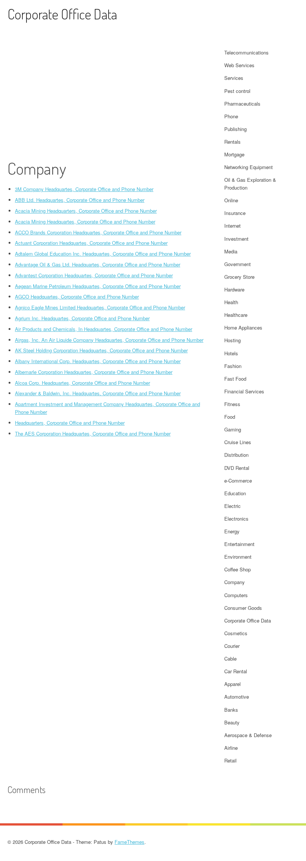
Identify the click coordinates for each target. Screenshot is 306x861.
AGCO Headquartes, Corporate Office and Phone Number (77, 296)
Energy (232, 531)
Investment (236, 238)
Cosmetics (235, 633)
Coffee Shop (237, 569)
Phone (231, 116)
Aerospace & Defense (248, 735)
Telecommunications (246, 52)
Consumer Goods (243, 607)
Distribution (236, 454)
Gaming (232, 429)
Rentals (232, 141)
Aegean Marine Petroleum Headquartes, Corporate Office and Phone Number (98, 286)
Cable (230, 658)
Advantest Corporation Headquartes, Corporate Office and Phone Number (94, 275)
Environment (238, 556)
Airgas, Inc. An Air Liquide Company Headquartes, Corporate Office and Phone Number (109, 339)
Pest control (237, 90)
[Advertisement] (107, 102)
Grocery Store (239, 276)
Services (233, 77)
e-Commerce (238, 480)
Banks (231, 709)
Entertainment (239, 544)
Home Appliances (243, 327)
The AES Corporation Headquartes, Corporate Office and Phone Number (93, 433)
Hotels (231, 353)
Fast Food (235, 378)
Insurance (235, 212)
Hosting (232, 340)
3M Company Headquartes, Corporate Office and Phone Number (84, 189)
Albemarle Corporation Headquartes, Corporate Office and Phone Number (93, 371)
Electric (232, 505)
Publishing (235, 128)
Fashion (232, 365)
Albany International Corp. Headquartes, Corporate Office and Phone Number (98, 361)
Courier (232, 645)
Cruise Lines (237, 442)
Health (231, 302)
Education (235, 493)
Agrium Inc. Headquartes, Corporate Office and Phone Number (82, 318)
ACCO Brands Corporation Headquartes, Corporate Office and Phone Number (98, 232)
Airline (231, 747)
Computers (236, 595)
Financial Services (244, 391)
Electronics (236, 518)
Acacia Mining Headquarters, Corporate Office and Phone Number (86, 210)
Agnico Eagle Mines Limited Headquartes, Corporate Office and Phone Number (100, 307)
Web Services (239, 65)
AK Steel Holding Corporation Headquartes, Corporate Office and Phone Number (101, 350)
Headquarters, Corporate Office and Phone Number (70, 422)
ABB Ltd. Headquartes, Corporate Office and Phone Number (79, 199)
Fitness (232, 404)
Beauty (232, 722)
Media (230, 251)
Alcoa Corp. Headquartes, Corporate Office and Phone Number (82, 382)
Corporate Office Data (62, 14)
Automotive (236, 696)
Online (231, 200)
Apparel (232, 683)
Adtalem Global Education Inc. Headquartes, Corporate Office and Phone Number (103, 253)
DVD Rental (236, 467)
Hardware (234, 289)
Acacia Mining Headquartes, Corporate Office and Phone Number (85, 221)
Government (237, 264)
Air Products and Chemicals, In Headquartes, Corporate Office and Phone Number (103, 329)
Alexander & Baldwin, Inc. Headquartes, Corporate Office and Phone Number (98, 393)
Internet (232, 225)
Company (234, 582)
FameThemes (129, 841)
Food (229, 416)
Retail (230, 760)
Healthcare (235, 314)
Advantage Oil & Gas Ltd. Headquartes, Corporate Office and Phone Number (97, 264)
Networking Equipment (248, 167)
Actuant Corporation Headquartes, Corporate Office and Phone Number (91, 242)
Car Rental (235, 671)
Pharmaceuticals (242, 103)
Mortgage (234, 154)
